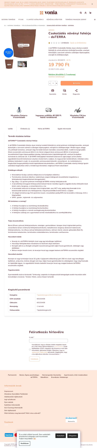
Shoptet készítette (87, 445)
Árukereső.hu (71, 421)
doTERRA (51, 30)
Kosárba (77, 83)
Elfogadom (73, 436)
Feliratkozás (34, 359)
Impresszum (8, 391)
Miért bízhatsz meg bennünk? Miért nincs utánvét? (22, 413)
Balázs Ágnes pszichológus (29, 375)
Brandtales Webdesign (59, 377)
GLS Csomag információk (13, 408)
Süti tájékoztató (10, 410)
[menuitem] (8, 19)
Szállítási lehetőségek (56, 77)
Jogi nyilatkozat (9, 399)
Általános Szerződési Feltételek (16, 394)
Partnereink (12, 375)
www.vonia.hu (58, 346)
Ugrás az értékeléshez (78, 43)
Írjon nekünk (8, 402)
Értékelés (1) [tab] (25, 129)
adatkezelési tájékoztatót (39, 352)
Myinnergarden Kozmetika (51, 375)
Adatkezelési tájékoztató (13, 397)
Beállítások (25, 443)
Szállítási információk (12, 405)
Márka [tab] (44, 129)
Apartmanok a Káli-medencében (75, 375)
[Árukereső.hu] (71, 418)
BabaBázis (44, 377)
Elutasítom (60, 436)
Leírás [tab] (10, 129)
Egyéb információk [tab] (64, 129)
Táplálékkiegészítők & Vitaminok (49, 295)
